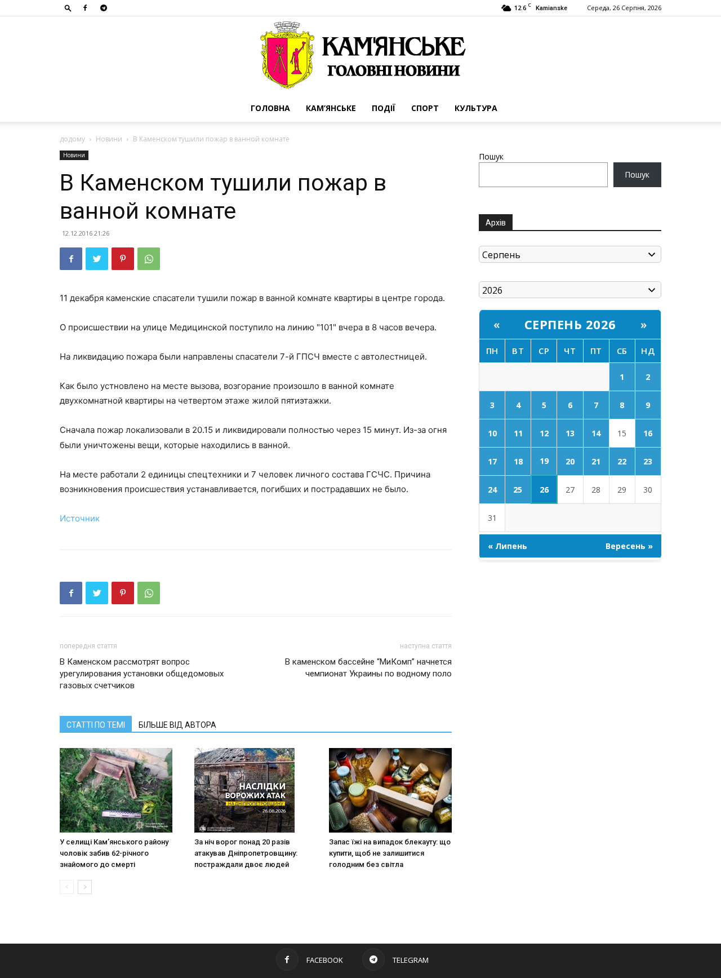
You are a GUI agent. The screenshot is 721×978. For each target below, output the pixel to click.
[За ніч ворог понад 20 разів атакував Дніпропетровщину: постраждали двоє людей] (255, 790)
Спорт (425, 108)
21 (595, 461)
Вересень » (629, 546)
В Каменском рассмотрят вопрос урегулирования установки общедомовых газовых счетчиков (142, 674)
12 (544, 433)
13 (570, 433)
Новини (109, 139)
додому (72, 139)
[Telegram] (103, 8)
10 (492, 433)
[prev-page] (67, 887)
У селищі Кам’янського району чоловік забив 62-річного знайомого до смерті (114, 853)
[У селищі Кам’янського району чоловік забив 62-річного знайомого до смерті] (121, 790)
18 (518, 461)
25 (517, 489)
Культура (476, 108)
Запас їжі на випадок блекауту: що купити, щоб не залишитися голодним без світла (390, 853)
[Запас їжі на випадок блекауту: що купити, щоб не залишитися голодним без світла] (390, 790)
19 (544, 460)
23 (647, 461)
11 (518, 433)
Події (383, 108)
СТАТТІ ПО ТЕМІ (95, 724)
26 (544, 489)
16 (647, 433)
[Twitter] (97, 258)
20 (570, 461)
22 (621, 461)
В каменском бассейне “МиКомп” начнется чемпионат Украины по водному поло (368, 668)
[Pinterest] (123, 258)
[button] (68, 7)
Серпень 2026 (570, 324)
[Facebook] (85, 8)
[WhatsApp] (148, 258)
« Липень (507, 546)
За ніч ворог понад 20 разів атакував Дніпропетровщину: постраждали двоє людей (245, 853)
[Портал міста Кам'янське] (360, 55)
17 (492, 461)
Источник (80, 518)
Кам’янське (331, 108)
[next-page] (85, 887)
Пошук (491, 156)
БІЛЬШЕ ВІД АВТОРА (177, 724)
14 (595, 433)
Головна (270, 108)
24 (492, 489)
